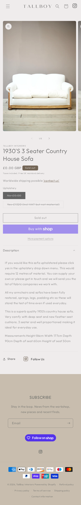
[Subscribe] (68, 423)
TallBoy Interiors (25, 484)
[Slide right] (49, 138)
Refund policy (66, 484)
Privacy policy (22, 490)
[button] (8, 6)
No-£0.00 (16, 196)
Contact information (42, 496)
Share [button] (11, 359)
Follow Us (37, 359)
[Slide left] (32, 138)
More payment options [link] (40, 238)
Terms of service (42, 490)
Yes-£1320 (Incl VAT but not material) (35, 205)
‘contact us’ (51, 180)
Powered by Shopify (45, 484)
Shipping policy (62, 490)
